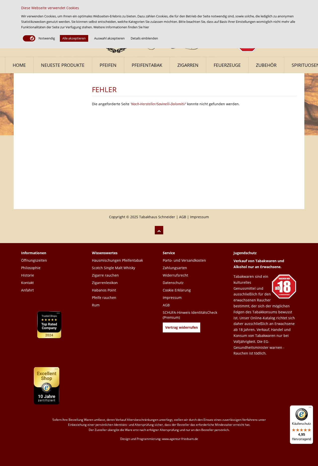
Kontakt (27, 282)
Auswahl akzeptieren (109, 38)
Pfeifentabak (147, 65)
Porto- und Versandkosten (184, 260)
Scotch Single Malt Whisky (113, 267)
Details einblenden (144, 38)
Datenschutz (173, 282)
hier (146, 27)
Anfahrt (27, 290)
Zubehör (266, 65)
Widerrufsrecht (175, 275)
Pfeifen (108, 65)
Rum (96, 305)
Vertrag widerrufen (181, 327)
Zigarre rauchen (105, 275)
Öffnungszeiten (34, 260)
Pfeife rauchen (104, 297)
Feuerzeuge (227, 65)
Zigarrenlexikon (105, 282)
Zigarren (188, 65)
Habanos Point (104, 290)
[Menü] (310, 408)
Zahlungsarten (175, 267)
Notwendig (46, 38)
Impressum (199, 217)
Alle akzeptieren (74, 38)
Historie (27, 275)
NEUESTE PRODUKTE (62, 65)
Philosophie (30, 267)
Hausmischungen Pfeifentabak (117, 260)
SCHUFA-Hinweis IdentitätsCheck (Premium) (190, 315)
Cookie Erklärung (177, 290)
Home (19, 65)
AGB (182, 217)
